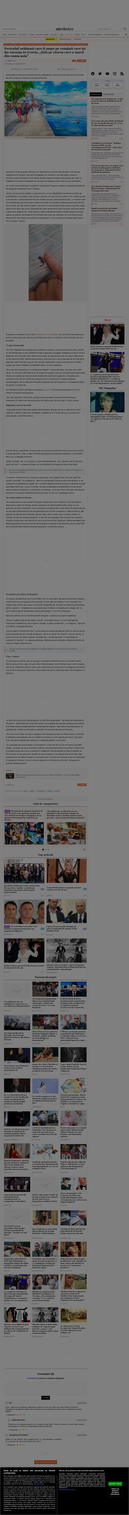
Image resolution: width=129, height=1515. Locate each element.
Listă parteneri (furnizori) (67, 1489)
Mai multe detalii (39, 1484)
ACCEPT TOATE (115, 1484)
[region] (64, 1491)
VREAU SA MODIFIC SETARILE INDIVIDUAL (115, 1491)
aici (18, 1500)
